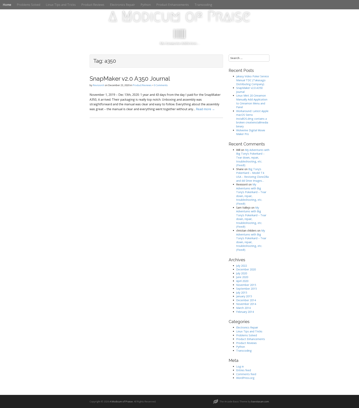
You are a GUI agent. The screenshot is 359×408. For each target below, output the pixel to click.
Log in (240, 366)
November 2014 (246, 304)
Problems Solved (28, 5)
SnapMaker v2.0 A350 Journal (130, 78)
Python (146, 5)
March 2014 (243, 308)
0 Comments (161, 85)
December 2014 (246, 300)
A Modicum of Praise (179, 16)
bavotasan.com (260, 401)
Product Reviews (92, 5)
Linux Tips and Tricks (61, 5)
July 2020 (241, 273)
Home (7, 5)
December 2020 (246, 269)
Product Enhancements (172, 5)
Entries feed (243, 370)
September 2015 (246, 288)
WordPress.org (245, 378)
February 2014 (245, 312)
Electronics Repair (122, 5)
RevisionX (98, 85)
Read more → (205, 109)
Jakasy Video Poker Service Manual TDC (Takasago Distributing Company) (252, 80)
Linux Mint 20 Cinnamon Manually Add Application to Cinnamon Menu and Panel (251, 101)
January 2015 (244, 296)
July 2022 (241, 265)
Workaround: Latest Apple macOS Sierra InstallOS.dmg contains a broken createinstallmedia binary (252, 118)
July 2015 (241, 292)
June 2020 (242, 277)
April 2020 (242, 281)
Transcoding (203, 5)
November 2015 (246, 285)
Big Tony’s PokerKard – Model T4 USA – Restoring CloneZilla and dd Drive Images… (252, 174)
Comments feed (246, 374)
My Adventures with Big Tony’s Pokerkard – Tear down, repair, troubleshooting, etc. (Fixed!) (252, 157)
